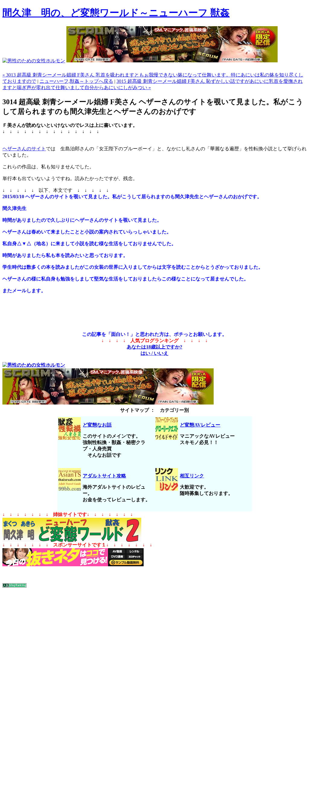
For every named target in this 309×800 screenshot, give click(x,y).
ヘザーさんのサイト (24, 148)
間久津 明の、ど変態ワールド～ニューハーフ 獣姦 (116, 12)
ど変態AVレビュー (200, 424)
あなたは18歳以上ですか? (154, 346)
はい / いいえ (154, 353)
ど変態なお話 (97, 424)
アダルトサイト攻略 (104, 475)
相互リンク (192, 475)
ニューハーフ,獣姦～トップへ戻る (76, 81)
